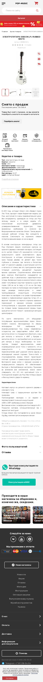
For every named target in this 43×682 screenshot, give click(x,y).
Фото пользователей (14, 446)
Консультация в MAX (18, 482)
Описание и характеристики (19, 206)
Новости (21, 574)
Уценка (21, 607)
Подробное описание (10, 179)
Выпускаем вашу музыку (21, 598)
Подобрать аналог (12, 121)
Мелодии (21, 586)
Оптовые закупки (21, 594)
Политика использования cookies (25, 674)
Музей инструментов (21, 603)
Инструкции (21, 590)
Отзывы (6, 452)
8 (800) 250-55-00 (24, 660)
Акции (21, 578)
